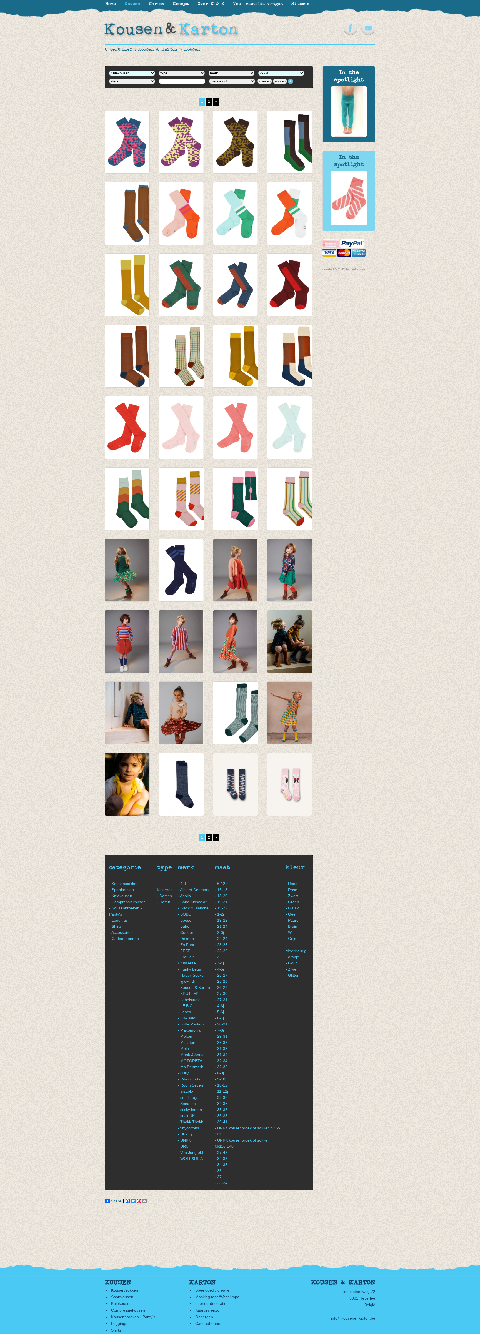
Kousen (192, 49)
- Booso (184, 920)
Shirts (116, 1330)
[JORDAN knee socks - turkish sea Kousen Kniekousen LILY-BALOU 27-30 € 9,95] (127, 641)
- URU (183, 1146)
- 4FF (183, 883)
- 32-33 (221, 1158)
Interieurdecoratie (210, 1303)
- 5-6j (219, 1012)
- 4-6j (219, 1006)
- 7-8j (219, 1030)
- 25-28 (221, 981)
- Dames (164, 896)
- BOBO (184, 914)
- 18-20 (221, 896)
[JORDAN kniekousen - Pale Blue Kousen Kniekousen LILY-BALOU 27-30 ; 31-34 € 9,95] (235, 213)
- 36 (218, 1170)
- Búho (183, 926)
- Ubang (185, 1134)
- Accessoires (120, 932)
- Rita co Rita (189, 1079)
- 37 (218, 1177)
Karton (156, 4)
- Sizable (185, 1091)
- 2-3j (219, 932)
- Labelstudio (189, 999)
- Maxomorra (189, 1030)
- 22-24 (221, 938)
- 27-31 (221, 999)
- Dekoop (186, 938)
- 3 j (218, 957)
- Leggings (118, 920)
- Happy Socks (190, 975)
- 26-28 (221, 987)
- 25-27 (221, 975)
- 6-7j (219, 1018)
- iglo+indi (186, 981)
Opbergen (204, 1317)
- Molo (183, 1048)
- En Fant (186, 944)
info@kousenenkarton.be (353, 1318)
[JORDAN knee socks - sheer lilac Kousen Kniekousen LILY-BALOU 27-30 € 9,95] (181, 641)
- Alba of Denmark (193, 889)
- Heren (163, 902)
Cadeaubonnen (208, 1323)
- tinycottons (188, 1128)
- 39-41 (221, 1122)
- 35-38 (221, 1109)
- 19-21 (221, 902)
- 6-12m (222, 883)
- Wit (290, 932)
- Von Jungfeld (190, 1152)
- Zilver (292, 969)
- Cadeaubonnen (124, 938)
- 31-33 (221, 1048)
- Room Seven (190, 1085)
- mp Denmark (190, 1067)
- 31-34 (221, 1054)
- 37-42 (221, 1152)
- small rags (188, 1097)
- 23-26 (221, 951)
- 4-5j (219, 969)
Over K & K (211, 4)
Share (116, 1201)
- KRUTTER (188, 993)
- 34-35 (221, 1164)
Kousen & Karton (157, 49)
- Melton (185, 1036)
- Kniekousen (120, 896)
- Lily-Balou (188, 1018)
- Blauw (292, 908)
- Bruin (291, 926)
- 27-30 (221, 993)
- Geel (291, 914)
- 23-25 (221, 944)
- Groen (292, 902)
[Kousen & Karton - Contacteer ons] (368, 34)
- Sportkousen (121, 889)
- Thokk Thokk (190, 1122)
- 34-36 (221, 1103)
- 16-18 (221, 889)
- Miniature (187, 1042)
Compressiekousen (128, 1310)
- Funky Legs (189, 969)
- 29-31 (221, 1036)
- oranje (292, 957)
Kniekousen (121, 1303)
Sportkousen (122, 1297)
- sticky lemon (190, 1109)
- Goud (292, 963)
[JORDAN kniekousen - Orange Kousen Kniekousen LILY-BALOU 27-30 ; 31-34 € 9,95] (289, 213)
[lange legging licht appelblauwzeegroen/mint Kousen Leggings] (349, 135)
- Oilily (183, 1073)
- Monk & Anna (191, 1054)
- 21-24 (221, 926)
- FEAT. (184, 951)
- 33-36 (221, 1097)
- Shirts (115, 926)
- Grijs (291, 938)
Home (110, 4)
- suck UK (186, 1116)
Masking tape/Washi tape (217, 1297)
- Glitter (292, 975)
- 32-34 (221, 1061)
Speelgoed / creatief (213, 1290)
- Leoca (184, 1012)
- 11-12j (221, 1091)
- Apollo (184, 896)
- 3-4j (219, 963)
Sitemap (300, 4)
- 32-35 (221, 1067)
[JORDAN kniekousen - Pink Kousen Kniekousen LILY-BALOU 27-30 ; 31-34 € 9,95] (181, 213)
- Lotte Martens (191, 1024)
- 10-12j (221, 1085)
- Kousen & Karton (194, 987)
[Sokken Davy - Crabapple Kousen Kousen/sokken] (349, 224)
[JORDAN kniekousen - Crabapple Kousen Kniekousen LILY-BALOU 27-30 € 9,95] (235, 427)
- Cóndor (185, 932)
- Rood (292, 883)
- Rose (291, 889)
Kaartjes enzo (207, 1310)
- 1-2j (219, 914)
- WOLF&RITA (190, 1158)
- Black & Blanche (193, 908)
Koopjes (181, 4)
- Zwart (292, 896)
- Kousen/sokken (124, 883)
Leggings (119, 1323)
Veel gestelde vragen (258, 4)
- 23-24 (221, 1183)
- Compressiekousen (127, 902)
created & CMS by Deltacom (343, 269)
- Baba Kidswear (192, 902)
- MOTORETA (190, 1061)
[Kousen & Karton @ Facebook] (351, 34)
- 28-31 (221, 1024)
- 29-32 (221, 1042)
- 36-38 (221, 1116)
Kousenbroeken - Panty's (133, 1317)
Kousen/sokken (124, 1290)
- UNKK (184, 1140)
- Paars (292, 920)
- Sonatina (187, 1103)
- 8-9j (219, 1073)
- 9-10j (220, 1079)
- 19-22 (221, 908)
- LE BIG (185, 1006)
